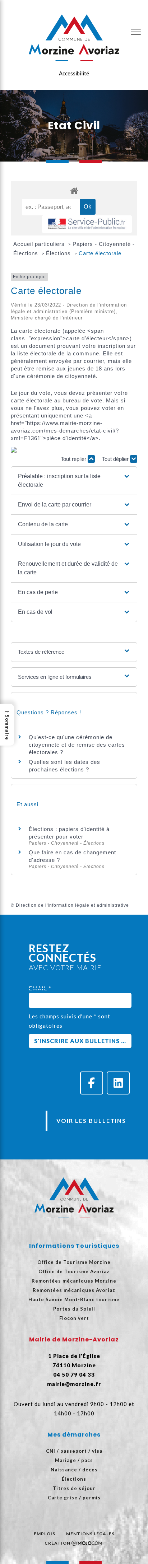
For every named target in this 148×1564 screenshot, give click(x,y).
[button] (74, 481)
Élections (59, 253)
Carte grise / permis (74, 1497)
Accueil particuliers (39, 244)
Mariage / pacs (74, 1460)
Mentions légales (90, 1533)
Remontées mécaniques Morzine (74, 1281)
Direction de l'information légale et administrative (72, 905)
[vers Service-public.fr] (87, 224)
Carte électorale (100, 253)
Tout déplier (116, 459)
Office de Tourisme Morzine (74, 1262)
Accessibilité (74, 73)
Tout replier (74, 459)
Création (57, 1543)
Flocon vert (74, 1318)
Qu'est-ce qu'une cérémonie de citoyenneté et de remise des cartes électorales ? (77, 744)
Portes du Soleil (74, 1309)
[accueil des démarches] (74, 190)
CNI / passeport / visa (74, 1451)
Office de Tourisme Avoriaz (74, 1271)
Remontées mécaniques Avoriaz (74, 1290)
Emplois (44, 1533)
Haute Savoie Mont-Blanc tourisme (74, 1299)
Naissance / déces (74, 1469)
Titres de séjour (74, 1488)
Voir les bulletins (91, 1120)
